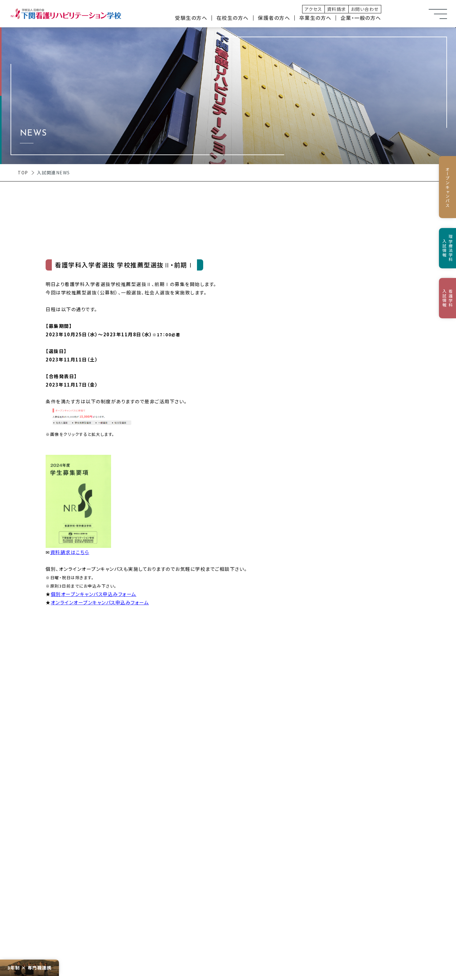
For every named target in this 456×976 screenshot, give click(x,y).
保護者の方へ (274, 17)
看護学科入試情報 (448, 298)
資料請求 (336, 9)
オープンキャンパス (447, 187)
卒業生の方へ (315, 17)
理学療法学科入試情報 (448, 248)
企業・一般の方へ (361, 17)
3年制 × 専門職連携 (29, 968)
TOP (23, 172)
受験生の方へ (191, 17)
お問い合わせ (365, 9)
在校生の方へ (233, 17)
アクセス (313, 9)
